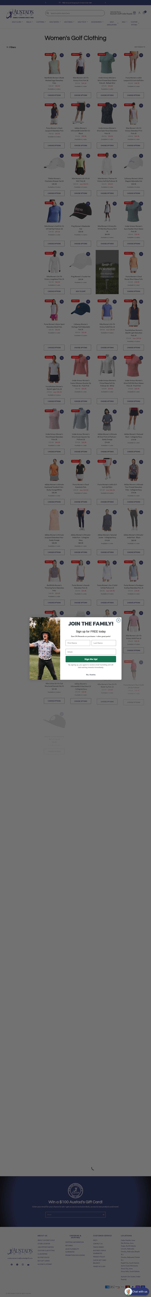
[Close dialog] (118, 620)
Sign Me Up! (90, 659)
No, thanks (91, 674)
